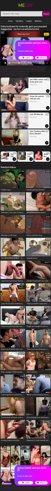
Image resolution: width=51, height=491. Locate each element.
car (25, 69)
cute (42, 69)
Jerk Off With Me (36, 114)
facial (16, 74)
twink (24, 74)
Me (25, 5)
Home (10, 21)
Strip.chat (33, 85)
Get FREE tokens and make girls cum (39, 80)
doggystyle (6, 74)
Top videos (19, 21)
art (9, 69)
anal (3, 69)
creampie (33, 69)
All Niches (38, 21)
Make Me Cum (23, 34)
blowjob (17, 69)
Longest (29, 21)
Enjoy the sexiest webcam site (37, 97)
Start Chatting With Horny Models (38, 132)
